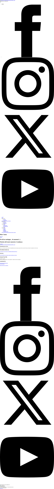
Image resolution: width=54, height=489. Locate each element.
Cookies (9, 255)
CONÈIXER (10, 251)
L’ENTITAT (2, 251)
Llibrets (4, 229)
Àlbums (4, 228)
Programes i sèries (5, 231)
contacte (15, 232)
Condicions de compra (14, 255)
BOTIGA (16, 251)
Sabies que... (5, 223)
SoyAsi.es (1, 488)
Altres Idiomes (5, 225)
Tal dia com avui (4, 232)
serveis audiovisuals (9, 232)
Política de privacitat (5, 255)
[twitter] (28, 162)
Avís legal (1, 255)
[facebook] (27, 320)
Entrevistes (4, 222)
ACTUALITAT (6, 251)
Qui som (4, 219)
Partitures (4, 230)
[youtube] (28, 215)
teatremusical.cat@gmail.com (4, 263)
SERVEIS (13, 251)
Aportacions (5, 220)
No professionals (5, 226)
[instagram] (28, 109)
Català (4, 224)
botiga (13, 232)
